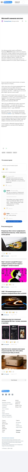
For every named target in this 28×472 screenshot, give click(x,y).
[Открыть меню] (2, 2)
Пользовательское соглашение (8, 437)
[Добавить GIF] (6, 169)
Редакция (18, 430)
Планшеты (4, 407)
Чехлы (3, 410)
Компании (4, 428)
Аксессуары (5, 423)
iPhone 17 (17, 403)
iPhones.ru (5, 448)
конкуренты (9, 152)
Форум (3, 427)
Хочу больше (14, 380)
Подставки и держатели (7, 417)
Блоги (3, 425)
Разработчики (19, 425)
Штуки (3, 412)
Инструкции (18, 422)
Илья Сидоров (6, 256)
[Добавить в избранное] (22, 21)
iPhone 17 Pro (18, 405)
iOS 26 (16, 400)
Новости (15, 152)
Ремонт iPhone (19, 427)
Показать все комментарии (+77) (14, 221)
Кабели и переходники (6, 415)
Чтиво (3, 430)
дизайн (3, 152)
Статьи (3, 420)
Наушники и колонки (6, 402)
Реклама (18, 432)
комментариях (12, 172)
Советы (18, 420)
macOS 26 (17, 402)
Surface (9, 113)
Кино (3, 432)
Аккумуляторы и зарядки (7, 404)
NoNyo (8, 213)
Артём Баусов (6, 314)
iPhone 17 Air (18, 407)
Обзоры (4, 400)
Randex (8, 190)
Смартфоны (4, 405)
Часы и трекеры (5, 408)
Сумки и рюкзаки (5, 413)
